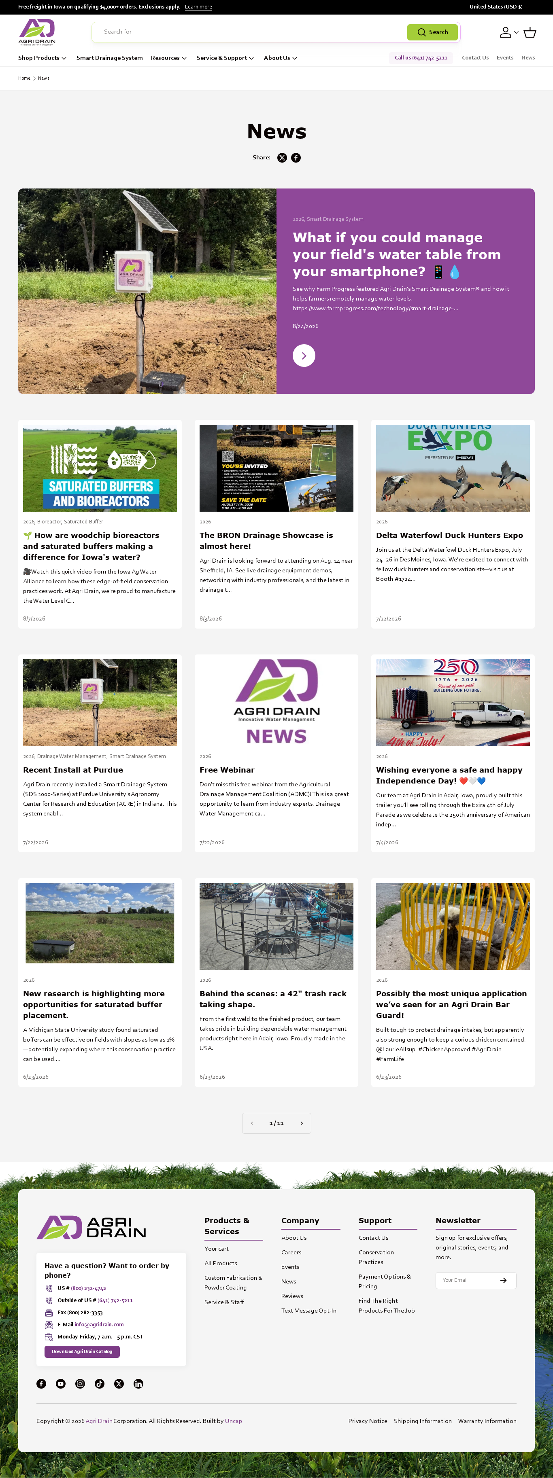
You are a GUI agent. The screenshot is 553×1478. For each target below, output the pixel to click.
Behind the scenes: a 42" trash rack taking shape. (273, 999)
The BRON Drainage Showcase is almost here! (266, 541)
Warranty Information (487, 1421)
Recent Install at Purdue (73, 769)
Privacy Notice (368, 1421)
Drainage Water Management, (73, 757)
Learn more (198, 7)
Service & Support (222, 58)
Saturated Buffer (83, 522)
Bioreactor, (50, 522)
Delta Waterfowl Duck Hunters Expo (449, 535)
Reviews (292, 1296)
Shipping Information (423, 1421)
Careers (291, 1252)
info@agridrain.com (99, 1325)
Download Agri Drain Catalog (82, 1351)
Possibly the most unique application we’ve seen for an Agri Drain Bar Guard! (451, 1004)
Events (505, 58)
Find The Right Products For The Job (387, 1306)
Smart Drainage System (110, 58)
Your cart (216, 1249)
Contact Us (475, 58)
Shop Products (39, 58)
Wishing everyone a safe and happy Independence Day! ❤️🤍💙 (449, 775)
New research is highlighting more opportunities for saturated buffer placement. (94, 1004)
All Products (220, 1263)
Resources (165, 58)
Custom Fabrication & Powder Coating (233, 1283)
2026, (300, 219)
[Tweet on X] (282, 158)
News (528, 58)
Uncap (233, 1421)
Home (24, 78)
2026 (205, 522)
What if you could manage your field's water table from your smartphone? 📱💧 (397, 254)
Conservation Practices (376, 1257)
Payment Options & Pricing (385, 1282)
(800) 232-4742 (88, 1289)
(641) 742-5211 (115, 1301)
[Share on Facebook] (296, 158)
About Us (277, 58)
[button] (530, 32)
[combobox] (276, 32)
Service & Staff (224, 1302)
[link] (252, 1123)
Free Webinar (227, 769)
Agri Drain (99, 1421)
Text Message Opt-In (308, 1311)
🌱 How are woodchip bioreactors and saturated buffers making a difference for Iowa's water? (91, 546)
